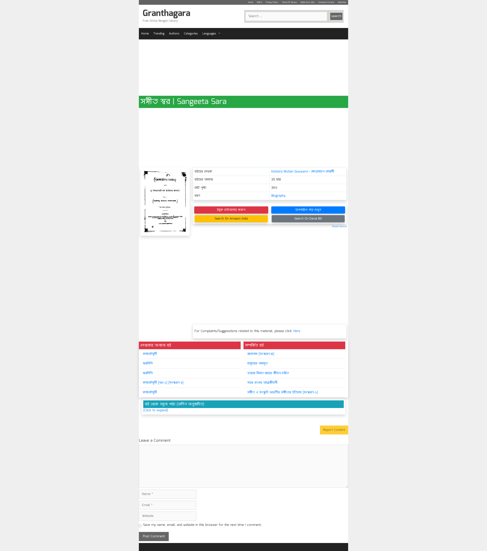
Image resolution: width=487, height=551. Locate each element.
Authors (174, 33)
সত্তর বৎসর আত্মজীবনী (262, 382)
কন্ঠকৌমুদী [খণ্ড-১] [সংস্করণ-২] (163, 382)
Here (296, 331)
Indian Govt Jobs (307, 2)
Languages (209, 33)
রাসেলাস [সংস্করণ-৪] (260, 354)
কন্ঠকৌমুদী (150, 354)
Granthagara (166, 13)
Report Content (334, 430)
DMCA (259, 2)
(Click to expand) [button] (155, 410)
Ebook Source (339, 226)
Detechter (342, 2)
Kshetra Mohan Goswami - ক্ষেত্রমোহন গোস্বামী (302, 171)
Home (250, 2)
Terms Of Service (289, 2)
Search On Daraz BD (308, 218)
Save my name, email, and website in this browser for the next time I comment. (202, 525)
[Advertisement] (243, 67)
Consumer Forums (326, 2)
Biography (278, 195)
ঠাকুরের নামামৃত (257, 363)
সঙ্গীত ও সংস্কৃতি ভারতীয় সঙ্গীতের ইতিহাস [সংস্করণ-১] (282, 392)
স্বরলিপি (148, 363)
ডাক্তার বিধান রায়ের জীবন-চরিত (268, 373)
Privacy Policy (272, 2)
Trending (158, 33)
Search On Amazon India (231, 218)
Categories (191, 33)
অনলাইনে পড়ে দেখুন (308, 210)
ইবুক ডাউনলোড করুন (231, 210)
